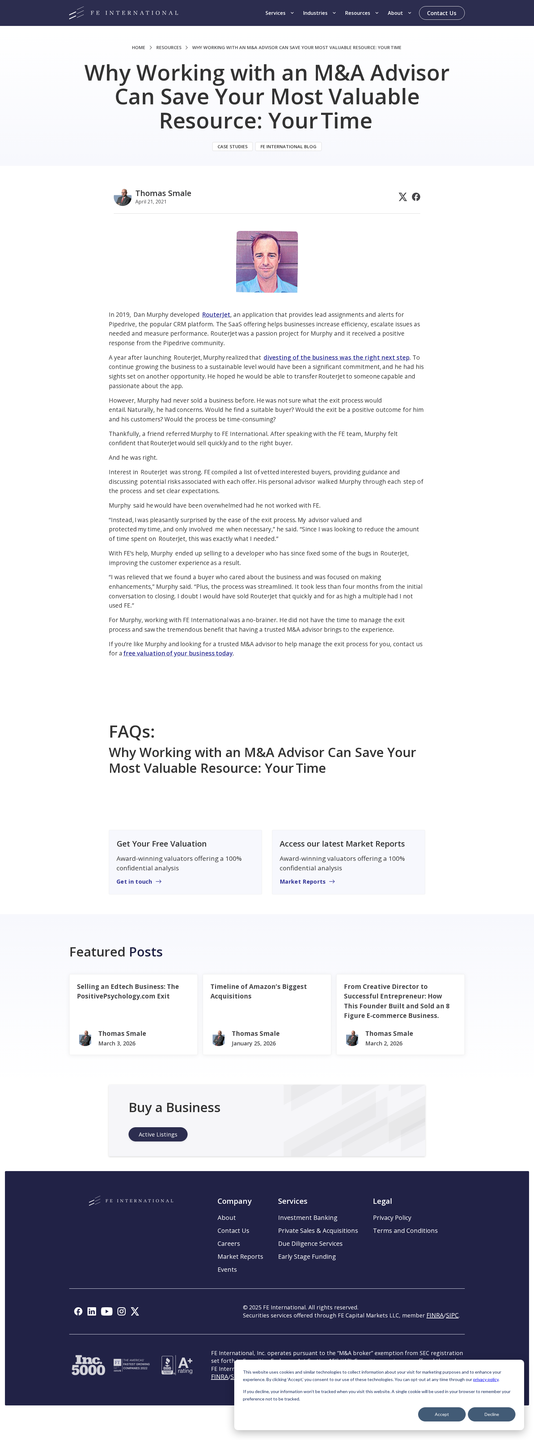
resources (168, 47)
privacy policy (485, 1379)
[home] (123, 13)
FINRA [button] (435, 1315)
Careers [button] (229, 1244)
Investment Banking (307, 1218)
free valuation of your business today (178, 653)
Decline (492, 1414)
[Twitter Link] (403, 197)
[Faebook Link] (416, 197)
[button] (280, 13)
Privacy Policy (392, 1218)
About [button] (227, 1218)
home (138, 47)
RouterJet (216, 314)
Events (227, 1270)
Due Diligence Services (310, 1244)
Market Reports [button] (240, 1257)
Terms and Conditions (405, 1231)
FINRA (219, 1376)
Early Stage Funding (307, 1257)
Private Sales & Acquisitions (318, 1231)
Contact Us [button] (233, 1231)
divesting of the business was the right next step (336, 357)
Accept (442, 1414)
